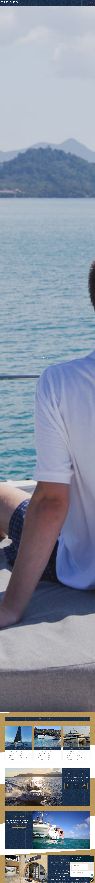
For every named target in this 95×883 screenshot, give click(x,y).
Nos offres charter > (19, 828)
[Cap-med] (9, 2)
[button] (92, 856)
